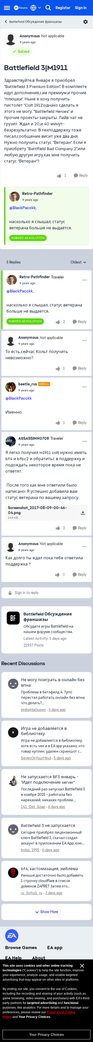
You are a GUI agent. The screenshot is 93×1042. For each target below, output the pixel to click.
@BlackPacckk (22, 207)
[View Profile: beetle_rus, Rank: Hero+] (10, 387)
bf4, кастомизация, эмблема (49, 868)
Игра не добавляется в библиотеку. (44, 731)
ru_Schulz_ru (31, 893)
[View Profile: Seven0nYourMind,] (13, 732)
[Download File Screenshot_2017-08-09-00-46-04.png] (83, 513)
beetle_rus (27, 384)
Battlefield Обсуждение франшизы (35, 22)
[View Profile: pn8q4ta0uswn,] (13, 684)
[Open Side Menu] (7, 8)
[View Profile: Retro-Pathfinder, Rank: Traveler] (11, 280)
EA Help (13, 958)
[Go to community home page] (21, 7)
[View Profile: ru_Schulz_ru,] (13, 873)
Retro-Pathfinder (37, 193)
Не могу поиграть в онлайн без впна (52, 682)
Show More (49, 911)
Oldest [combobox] (79, 262)
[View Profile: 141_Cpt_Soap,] (13, 781)
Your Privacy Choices (46, 1034)
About (38, 958)
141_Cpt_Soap (33, 806)
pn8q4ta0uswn (33, 709)
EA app (55, 947)
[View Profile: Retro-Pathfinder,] (14, 197)
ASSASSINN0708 (33, 438)
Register (63, 7)
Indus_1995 (30, 850)
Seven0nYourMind (36, 758)
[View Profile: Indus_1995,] (13, 829)
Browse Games (21, 947)
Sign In (81, 7)
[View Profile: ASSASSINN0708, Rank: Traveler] (10, 441)
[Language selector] (35, 8)
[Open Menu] (85, 21)
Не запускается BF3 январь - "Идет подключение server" (50, 779)
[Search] (48, 8)
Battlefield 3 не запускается (48, 825)
